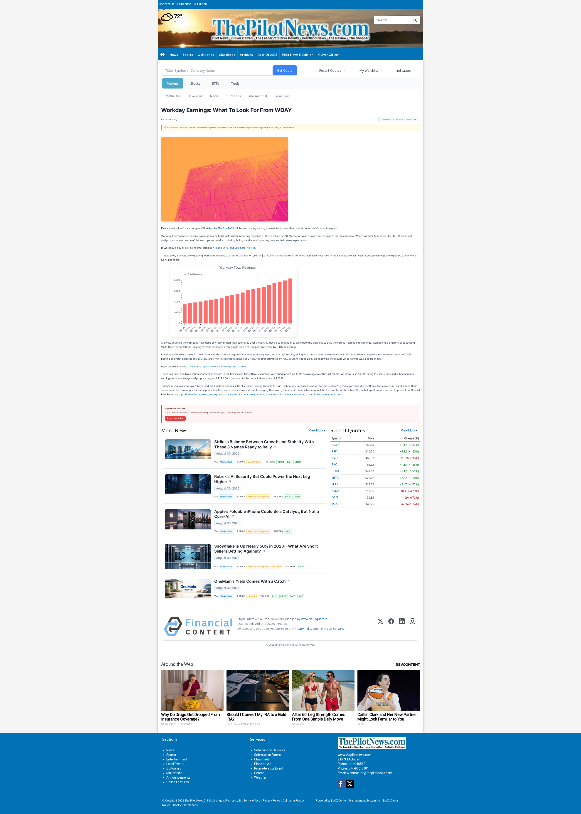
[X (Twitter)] (380, 626)
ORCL (335, 497)
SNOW (301, 566)
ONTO (298, 462)
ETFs (215, 83)
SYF (300, 596)
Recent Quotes (330, 70)
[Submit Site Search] (415, 20)
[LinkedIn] (401, 626)
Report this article (175, 418)
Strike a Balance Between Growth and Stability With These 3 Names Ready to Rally (264, 444)
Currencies (233, 96)
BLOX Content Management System (353, 800)
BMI (289, 462)
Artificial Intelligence (258, 496)
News (214, 96)
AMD (335, 458)
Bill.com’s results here (203, 366)
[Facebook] (391, 626)
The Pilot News (194, 800)
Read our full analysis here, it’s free (234, 247)
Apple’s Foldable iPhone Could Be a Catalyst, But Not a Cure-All (266, 514)
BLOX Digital (391, 800)
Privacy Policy (303, 629)
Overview (196, 96)
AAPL (288, 531)
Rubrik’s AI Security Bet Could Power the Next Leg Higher (262, 479)
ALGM (281, 462)
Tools (235, 83)
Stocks (195, 83)
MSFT (288, 496)
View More (316, 430)
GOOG (336, 471)
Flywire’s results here (233, 366)
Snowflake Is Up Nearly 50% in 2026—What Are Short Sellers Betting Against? (266, 549)
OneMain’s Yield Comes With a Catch (252, 581)
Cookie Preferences (185, 805)
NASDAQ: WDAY (223, 228)
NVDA (335, 491)
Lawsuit (252, 596)
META (335, 478)
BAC (334, 464)
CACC (283, 596)
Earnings (276, 566)
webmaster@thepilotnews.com (369, 773)
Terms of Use (252, 800)
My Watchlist (368, 70)
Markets (173, 83)
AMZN (336, 445)
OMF (292, 596)
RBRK (297, 496)
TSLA (335, 504)
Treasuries (282, 96)
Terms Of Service (331, 629)
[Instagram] (412, 626)
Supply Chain (254, 462)
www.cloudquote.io (314, 619)
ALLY (274, 596)
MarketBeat (226, 462)
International (257, 96)
